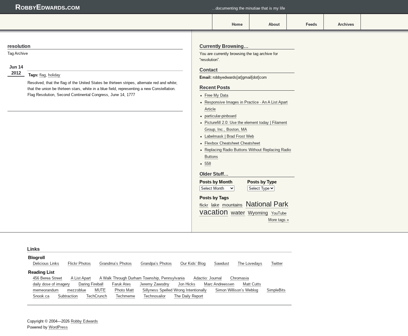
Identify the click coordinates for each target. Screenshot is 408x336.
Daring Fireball (91, 284)
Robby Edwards (84, 321)
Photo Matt (124, 290)
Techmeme (125, 296)
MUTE (100, 290)
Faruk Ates (121, 284)
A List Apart (81, 278)
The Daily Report (188, 296)
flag (42, 75)
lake (215, 204)
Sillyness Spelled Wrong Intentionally (174, 290)
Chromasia (239, 278)
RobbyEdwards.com (150, 7)
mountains (232, 204)
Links (33, 249)
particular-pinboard (220, 116)
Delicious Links (46, 263)
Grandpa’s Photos (156, 263)
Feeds (311, 24)
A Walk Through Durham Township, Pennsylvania (142, 278)
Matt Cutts (252, 284)
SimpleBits (276, 290)
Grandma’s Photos (115, 263)
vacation (214, 212)
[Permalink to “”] (105, 70)
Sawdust (221, 263)
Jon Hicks (186, 284)
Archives (346, 24)
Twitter (277, 263)
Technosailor (154, 296)
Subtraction (68, 296)
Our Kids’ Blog (192, 263)
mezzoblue (76, 290)
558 (208, 164)
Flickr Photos (79, 263)
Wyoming (258, 212)
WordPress (58, 327)
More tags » (278, 220)
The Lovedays (250, 263)
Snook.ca (41, 296)
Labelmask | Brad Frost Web (229, 136)
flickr (204, 205)
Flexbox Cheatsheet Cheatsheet (232, 143)
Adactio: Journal (208, 278)
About (274, 24)
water (238, 212)
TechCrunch (96, 296)
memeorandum (46, 290)
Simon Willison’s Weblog (236, 290)
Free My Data (216, 95)
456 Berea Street (47, 278)
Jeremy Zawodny (154, 284)
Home (237, 24)
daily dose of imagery (51, 284)
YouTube (278, 213)
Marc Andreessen (219, 284)
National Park (267, 204)
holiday (54, 75)
